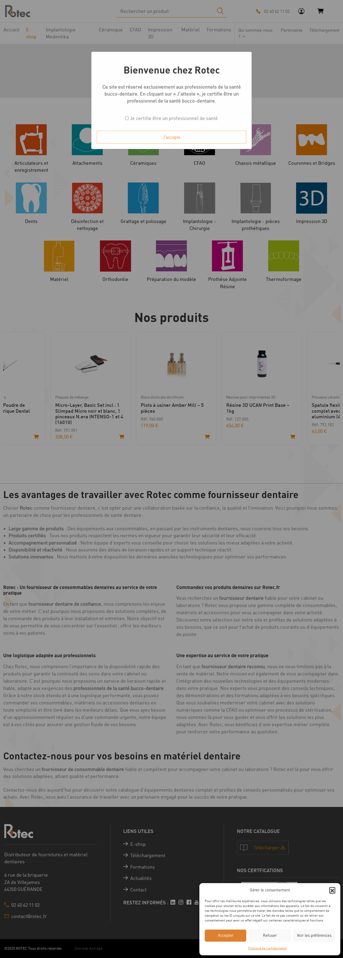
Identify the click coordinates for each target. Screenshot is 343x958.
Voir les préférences (314, 935)
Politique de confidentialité (267, 948)
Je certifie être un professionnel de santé (173, 118)
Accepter (225, 935)
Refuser (270, 935)
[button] (332, 890)
